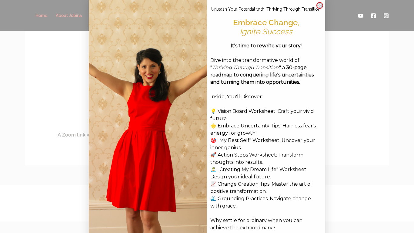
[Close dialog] (320, 5)
